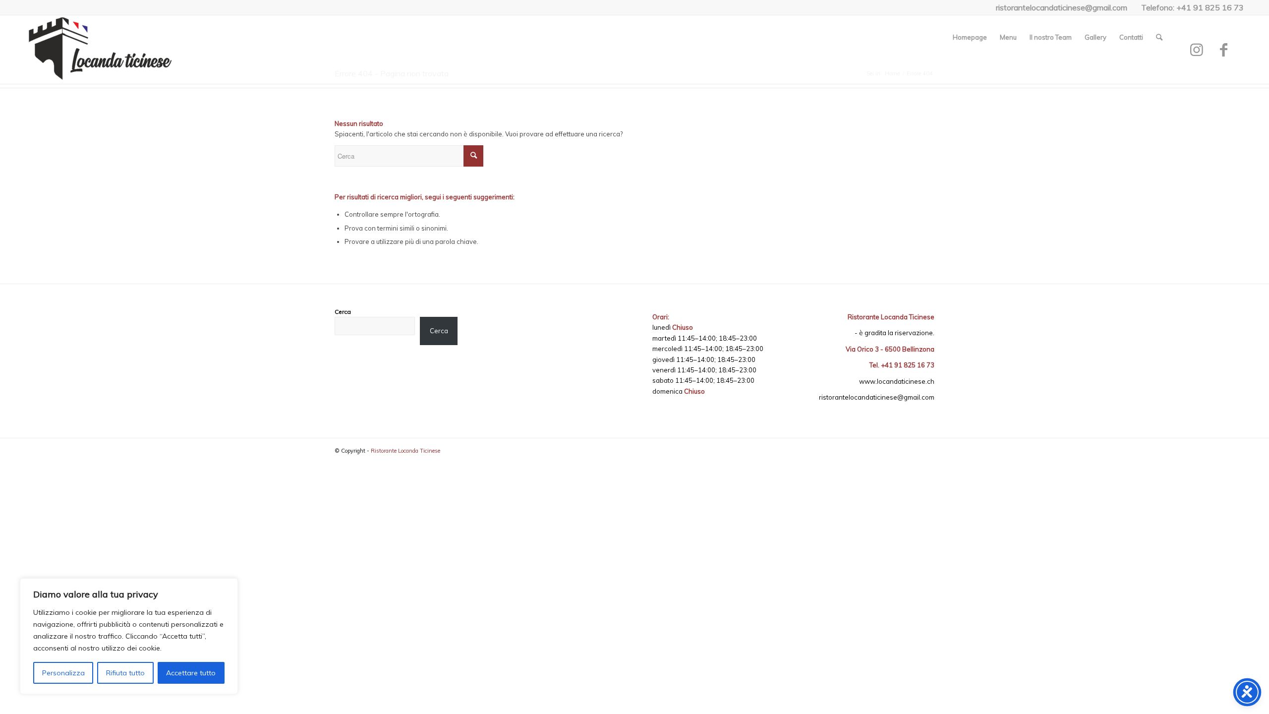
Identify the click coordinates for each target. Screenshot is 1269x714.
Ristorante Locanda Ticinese (405, 450)
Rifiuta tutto (125, 672)
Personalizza (63, 672)
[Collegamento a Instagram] (1196, 49)
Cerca (343, 311)
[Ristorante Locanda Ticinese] (99, 50)
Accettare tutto (191, 672)
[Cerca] (1159, 37)
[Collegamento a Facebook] (1223, 49)
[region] (129, 636)
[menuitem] (969, 37)
